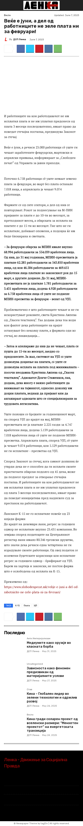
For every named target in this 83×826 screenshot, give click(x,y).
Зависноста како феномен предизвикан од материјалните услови (48, 672)
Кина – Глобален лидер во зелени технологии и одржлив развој (52, 697)
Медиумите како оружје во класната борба (49, 644)
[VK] (49, 49)
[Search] (77, 5)
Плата (27, 605)
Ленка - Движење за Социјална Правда (35, 763)
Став (29, 689)
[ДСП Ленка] (6, 39)
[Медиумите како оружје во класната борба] (14, 647)
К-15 (17, 605)
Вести (7, 15)
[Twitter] (30, 49)
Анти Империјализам (38, 638)
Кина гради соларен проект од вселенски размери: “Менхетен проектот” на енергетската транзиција (52, 725)
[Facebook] (21, 49)
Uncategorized (35, 664)
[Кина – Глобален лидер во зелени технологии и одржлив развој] (14, 698)
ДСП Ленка (19, 39)
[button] (6, 5)
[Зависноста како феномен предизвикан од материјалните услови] (14, 672)
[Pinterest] (39, 49)
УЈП (35, 605)
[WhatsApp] (58, 49)
